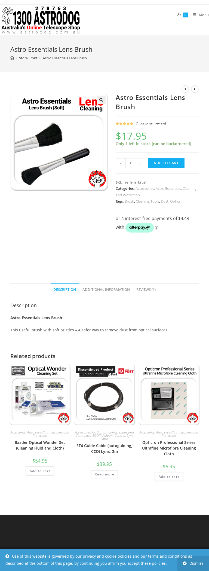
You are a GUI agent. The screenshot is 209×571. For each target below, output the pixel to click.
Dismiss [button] (196, 563)
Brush (129, 201)
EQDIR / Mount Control (109, 435)
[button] (101, 100)
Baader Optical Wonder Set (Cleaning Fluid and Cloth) (40, 445)
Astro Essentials (168, 188)
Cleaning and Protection (51, 434)
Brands (102, 432)
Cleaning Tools (147, 201)
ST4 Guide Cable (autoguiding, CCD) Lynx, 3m (104, 448)
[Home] (12, 58)
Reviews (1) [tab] (146, 289)
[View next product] (195, 89)
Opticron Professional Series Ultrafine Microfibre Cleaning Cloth (169, 448)
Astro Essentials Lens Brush (65, 58)
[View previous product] (185, 89)
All (93, 432)
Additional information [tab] (106, 289)
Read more (105, 474)
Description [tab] (64, 289)
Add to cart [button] (40, 471)
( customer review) (151, 123)
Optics (175, 201)
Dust (164, 201)
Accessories (145, 188)
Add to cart (166, 163)
